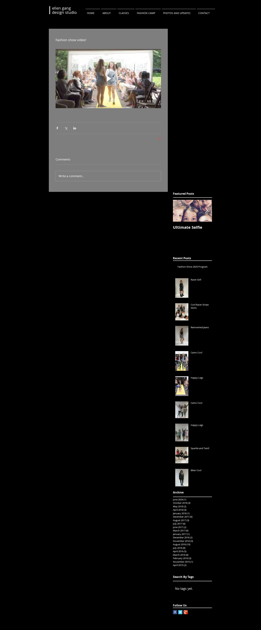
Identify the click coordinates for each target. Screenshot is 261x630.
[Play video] (108, 78)
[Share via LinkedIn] (74, 128)
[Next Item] (206, 210)
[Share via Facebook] (57, 128)
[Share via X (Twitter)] (66, 128)
